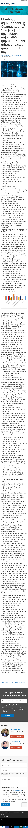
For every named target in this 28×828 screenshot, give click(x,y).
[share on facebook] (7, 827)
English (13, 705)
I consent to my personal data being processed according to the (14, 709)
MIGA (11, 822)
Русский (20, 705)
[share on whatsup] (21, 827)
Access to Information (16, 812)
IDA (6, 822)
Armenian (9, 58)
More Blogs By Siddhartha (17, 736)
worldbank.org (23, 0)
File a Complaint (4, 816)
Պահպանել (5, 804)
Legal (2, 812)
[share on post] (11, 827)
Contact (2, 814)
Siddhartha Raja (5, 55)
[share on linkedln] (16, 827)
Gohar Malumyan (16, 55)
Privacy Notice (17, 790)
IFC (8, 822)
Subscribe (7, 715)
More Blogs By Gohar (16, 747)
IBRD (3, 822)
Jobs (23, 812)
